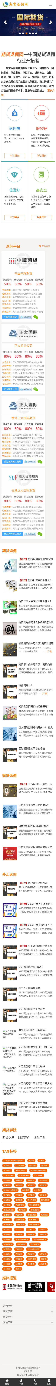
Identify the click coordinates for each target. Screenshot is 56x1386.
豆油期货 (19, 1254)
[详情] (49, 651)
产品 (21, 1384)
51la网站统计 (32, 1374)
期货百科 (40, 1137)
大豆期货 (42, 1254)
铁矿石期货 (35, 1244)
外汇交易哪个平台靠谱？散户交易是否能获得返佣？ (35, 1084)
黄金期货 (31, 1264)
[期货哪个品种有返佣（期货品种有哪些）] (10, 677)
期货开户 (24, 1137)
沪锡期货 (31, 1229)
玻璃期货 (7, 1185)
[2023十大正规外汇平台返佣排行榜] (10, 937)
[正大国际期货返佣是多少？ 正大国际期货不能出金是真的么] (10, 740)
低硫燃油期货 (24, 1175)
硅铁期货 (7, 1200)
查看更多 (46, 246)
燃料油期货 (21, 1244)
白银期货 (19, 1259)
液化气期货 (32, 1200)
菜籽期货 (19, 1200)
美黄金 (41, 1161)
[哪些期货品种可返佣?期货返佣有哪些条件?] (10, 656)
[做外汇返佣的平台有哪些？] (9, 1038)
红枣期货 (19, 1195)
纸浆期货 (20, 1225)
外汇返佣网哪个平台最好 (32, 1009)
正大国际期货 (9, 1175)
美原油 (31, 1161)
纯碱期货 (19, 1180)
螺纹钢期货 (8, 1244)
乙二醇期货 (20, 1205)
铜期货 (43, 1259)
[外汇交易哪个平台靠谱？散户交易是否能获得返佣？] (9, 1094)
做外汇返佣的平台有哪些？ (33, 1030)
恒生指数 (7, 1264)
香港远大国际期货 (28, 490)
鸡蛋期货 (7, 1249)
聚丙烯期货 (20, 1220)
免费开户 (41, 217)
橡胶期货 (7, 1229)
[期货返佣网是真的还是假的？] (10, 719)
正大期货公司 (28, 345)
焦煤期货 (44, 1215)
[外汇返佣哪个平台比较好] (9, 1071)
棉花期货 (25, 1190)
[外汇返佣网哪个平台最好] (10, 1021)
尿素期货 (7, 1195)
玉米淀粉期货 (34, 1205)
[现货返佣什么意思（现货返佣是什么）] (10, 797)
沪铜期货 (42, 1234)
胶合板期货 (32, 1215)
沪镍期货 (42, 1229)
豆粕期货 (31, 1254)
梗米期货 (7, 1205)
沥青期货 (19, 1229)
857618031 (20, 1354)
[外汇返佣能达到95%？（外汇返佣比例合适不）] (9, 1058)
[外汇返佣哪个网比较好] (10, 979)
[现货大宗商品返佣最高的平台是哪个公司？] (10, 860)
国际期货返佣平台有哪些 (32, 748)
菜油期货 (31, 1185)
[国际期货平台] (28, 22)
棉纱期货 (31, 1180)
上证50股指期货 (33, 1249)
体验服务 (41, 155)
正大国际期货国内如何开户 (14, 1161)
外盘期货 (7, 1165)
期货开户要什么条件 (38, 1170)
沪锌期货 (19, 1234)
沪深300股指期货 (22, 1239)
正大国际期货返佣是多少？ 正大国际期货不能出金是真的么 (36, 728)
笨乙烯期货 (45, 1200)
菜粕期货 (19, 1185)
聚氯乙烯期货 (9, 1210)
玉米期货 (7, 1259)
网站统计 (21, 1374)
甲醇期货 (42, 1185)
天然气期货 (32, 1259)
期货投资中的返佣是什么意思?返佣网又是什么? (35, 581)
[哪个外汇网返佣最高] (10, 1000)
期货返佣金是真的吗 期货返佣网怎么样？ (36, 560)
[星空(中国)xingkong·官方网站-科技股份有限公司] (15, 8)
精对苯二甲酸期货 (10, 1190)
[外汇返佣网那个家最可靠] (10, 958)
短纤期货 (7, 1180)
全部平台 (14, 217)
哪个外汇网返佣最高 (29, 988)
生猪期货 (7, 1215)
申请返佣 (14, 155)
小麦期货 (7, 1254)
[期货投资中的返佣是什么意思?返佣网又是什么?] (10, 593)
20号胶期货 (38, 1175)
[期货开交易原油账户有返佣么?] (10, 614)
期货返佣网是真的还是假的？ (34, 706)
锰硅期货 (42, 1195)
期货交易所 (20, 1165)
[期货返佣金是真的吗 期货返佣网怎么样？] (10, 572)
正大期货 (7, 1269)
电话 (35, 1384)
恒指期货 (19, 1264)
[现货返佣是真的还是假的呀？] (10, 818)
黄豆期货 (19, 1215)
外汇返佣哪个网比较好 (31, 967)
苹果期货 (31, 1195)
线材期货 (7, 1239)
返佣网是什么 (26, 685)
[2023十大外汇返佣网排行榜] (10, 916)
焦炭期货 (7, 1220)
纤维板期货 (33, 1220)
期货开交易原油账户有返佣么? (35, 601)
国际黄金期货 (21, 1170)
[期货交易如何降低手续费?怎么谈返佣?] (10, 635)
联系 (49, 1384)
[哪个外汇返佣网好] (10, 895)
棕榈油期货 (35, 1210)
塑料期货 (22, 1210)
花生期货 (37, 1190)
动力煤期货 (43, 1180)
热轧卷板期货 (34, 1225)
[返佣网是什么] (10, 698)
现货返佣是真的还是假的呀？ (34, 805)
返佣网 (18, 1269)
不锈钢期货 (8, 1225)
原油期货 (42, 1264)
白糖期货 (19, 1249)
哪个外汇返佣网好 (33, 883)
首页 (7, 1384)
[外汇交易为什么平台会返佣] (10, 1115)
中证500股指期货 (40, 1239)
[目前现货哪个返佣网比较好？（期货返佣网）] (10, 839)
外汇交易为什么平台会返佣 (33, 1103)
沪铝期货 (31, 1234)
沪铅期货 (7, 1234)
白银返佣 (32, 1165)
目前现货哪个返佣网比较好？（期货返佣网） (34, 827)
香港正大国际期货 (28, 418)
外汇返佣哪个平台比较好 (32, 1066)
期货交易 (8, 1137)
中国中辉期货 (28, 273)
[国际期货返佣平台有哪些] (10, 761)
